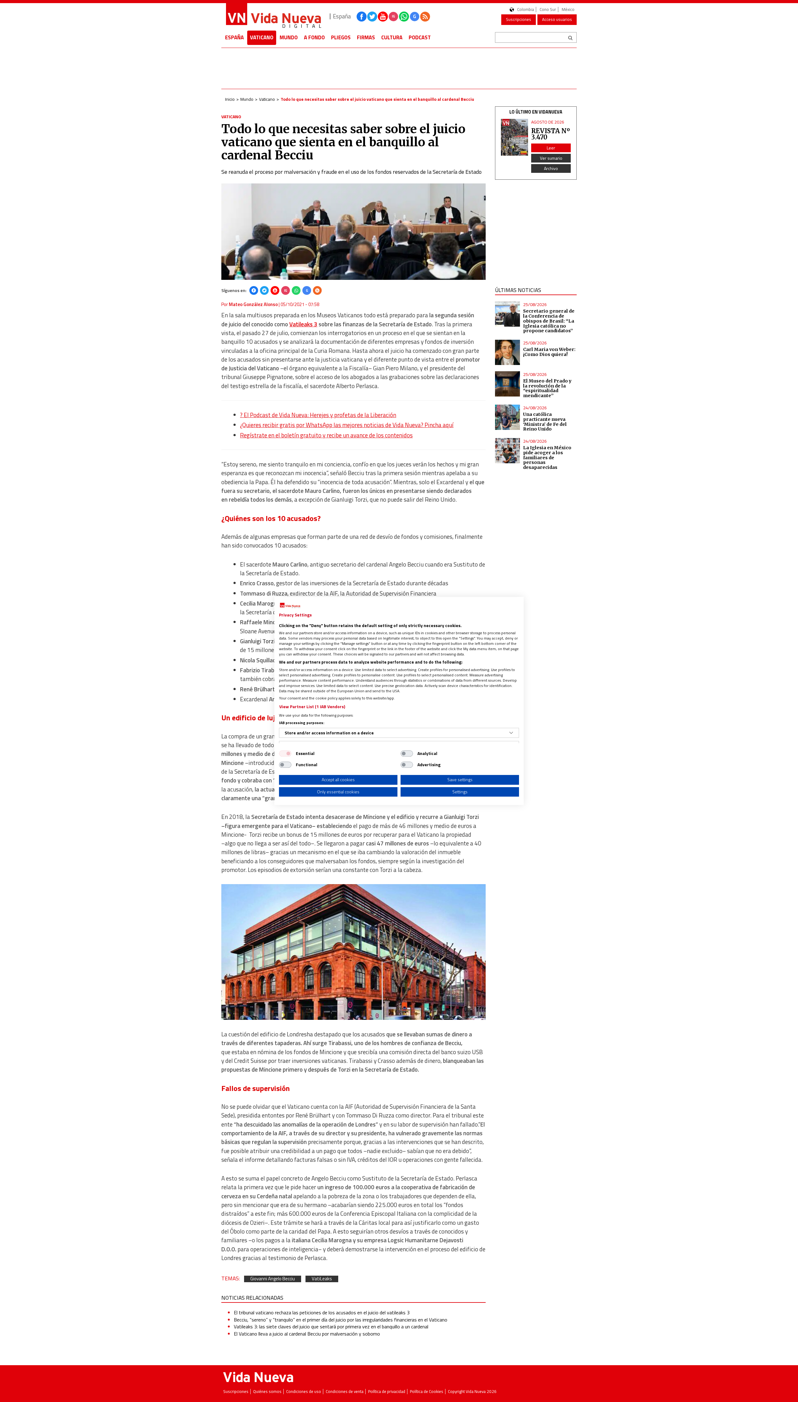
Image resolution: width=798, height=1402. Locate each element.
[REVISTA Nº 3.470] (514, 137)
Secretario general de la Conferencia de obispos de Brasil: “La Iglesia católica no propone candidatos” (548, 320)
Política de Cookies (426, 1391)
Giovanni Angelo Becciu (272, 1279)
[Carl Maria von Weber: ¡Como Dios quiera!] (507, 352)
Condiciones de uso (303, 1391)
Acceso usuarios (557, 19)
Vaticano (261, 37)
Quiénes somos (267, 1391)
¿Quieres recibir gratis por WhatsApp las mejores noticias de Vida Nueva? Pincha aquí (347, 425)
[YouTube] (275, 290)
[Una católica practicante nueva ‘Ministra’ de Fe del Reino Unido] (507, 417)
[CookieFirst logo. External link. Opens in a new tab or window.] (290, 605)
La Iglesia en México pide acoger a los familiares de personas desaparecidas (547, 457)
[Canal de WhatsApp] (404, 16)
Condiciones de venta (344, 1391)
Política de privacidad (386, 1391)
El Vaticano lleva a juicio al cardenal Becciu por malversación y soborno (307, 1333)
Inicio (230, 99)
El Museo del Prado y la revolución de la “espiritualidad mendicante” (547, 388)
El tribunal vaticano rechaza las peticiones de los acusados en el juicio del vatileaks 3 (322, 1312)
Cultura (391, 37)
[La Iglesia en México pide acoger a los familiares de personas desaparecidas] (507, 450)
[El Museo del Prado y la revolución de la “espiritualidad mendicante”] (507, 384)
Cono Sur (548, 9)
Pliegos (341, 37)
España (234, 37)
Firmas (366, 37)
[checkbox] (285, 753)
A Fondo (314, 37)
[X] (264, 290)
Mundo (289, 37)
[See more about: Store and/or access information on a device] (511, 733)
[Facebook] (253, 290)
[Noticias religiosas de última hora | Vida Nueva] (273, 16)
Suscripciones (518, 19)
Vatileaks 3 (303, 324)
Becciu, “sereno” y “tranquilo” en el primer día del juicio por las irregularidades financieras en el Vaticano (340, 1319)
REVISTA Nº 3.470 (550, 134)
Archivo (551, 168)
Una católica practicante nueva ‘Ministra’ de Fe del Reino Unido (545, 421)
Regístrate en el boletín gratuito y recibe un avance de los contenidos (326, 435)
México (568, 9)
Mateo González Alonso (253, 304)
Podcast (420, 37)
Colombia (525, 9)
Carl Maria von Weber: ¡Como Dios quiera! (549, 352)
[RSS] (317, 290)
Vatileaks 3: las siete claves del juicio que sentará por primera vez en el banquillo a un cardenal (331, 1326)
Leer (551, 147)
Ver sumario (551, 158)
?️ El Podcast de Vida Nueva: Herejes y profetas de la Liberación (318, 415)
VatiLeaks (322, 1279)
